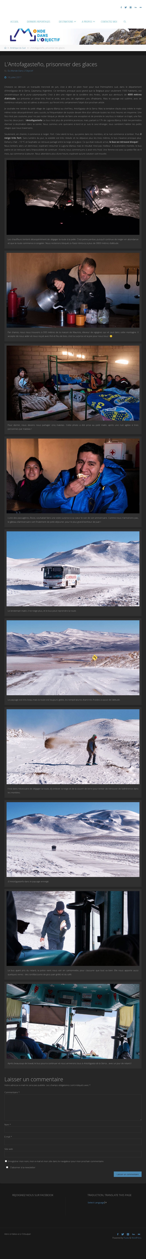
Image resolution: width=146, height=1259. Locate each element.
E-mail (8, 1136)
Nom (7, 1124)
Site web (8, 1149)
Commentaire (12, 1092)
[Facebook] (121, 7)
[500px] (135, 7)
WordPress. (136, 1237)
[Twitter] (125, 7)
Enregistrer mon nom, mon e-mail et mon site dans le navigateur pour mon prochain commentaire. (56, 1161)
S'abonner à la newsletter (22, 1167)
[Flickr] (140, 7)
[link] (124, 21)
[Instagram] (130, 7)
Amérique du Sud (18, 48)
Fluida (126, 1237)
